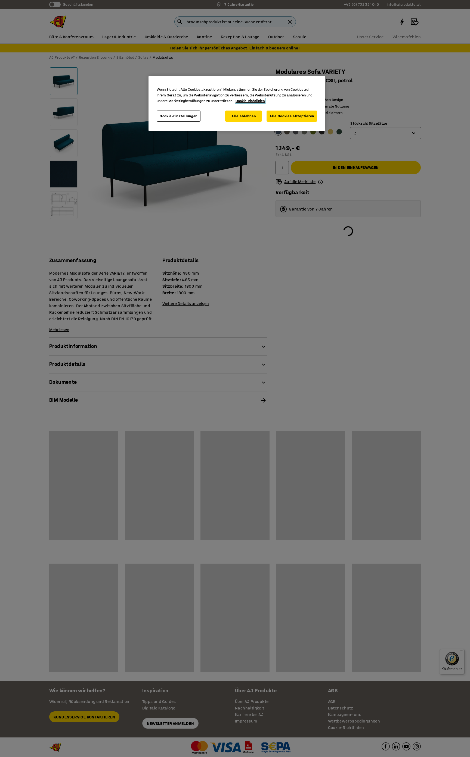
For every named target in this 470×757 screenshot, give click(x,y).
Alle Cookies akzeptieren (292, 116)
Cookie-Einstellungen (178, 116)
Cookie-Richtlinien (250, 101)
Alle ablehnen (243, 116)
